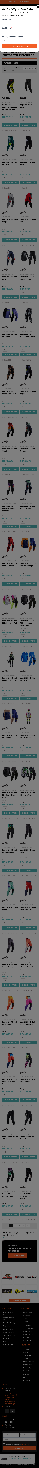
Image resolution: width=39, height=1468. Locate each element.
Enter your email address (12, 37)
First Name (6, 19)
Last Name (6, 28)
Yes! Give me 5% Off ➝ (19, 46)
